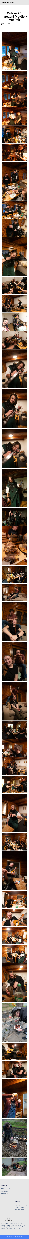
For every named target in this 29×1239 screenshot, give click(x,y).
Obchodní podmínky (21, 1205)
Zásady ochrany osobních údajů (19, 1208)
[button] (26, 2)
